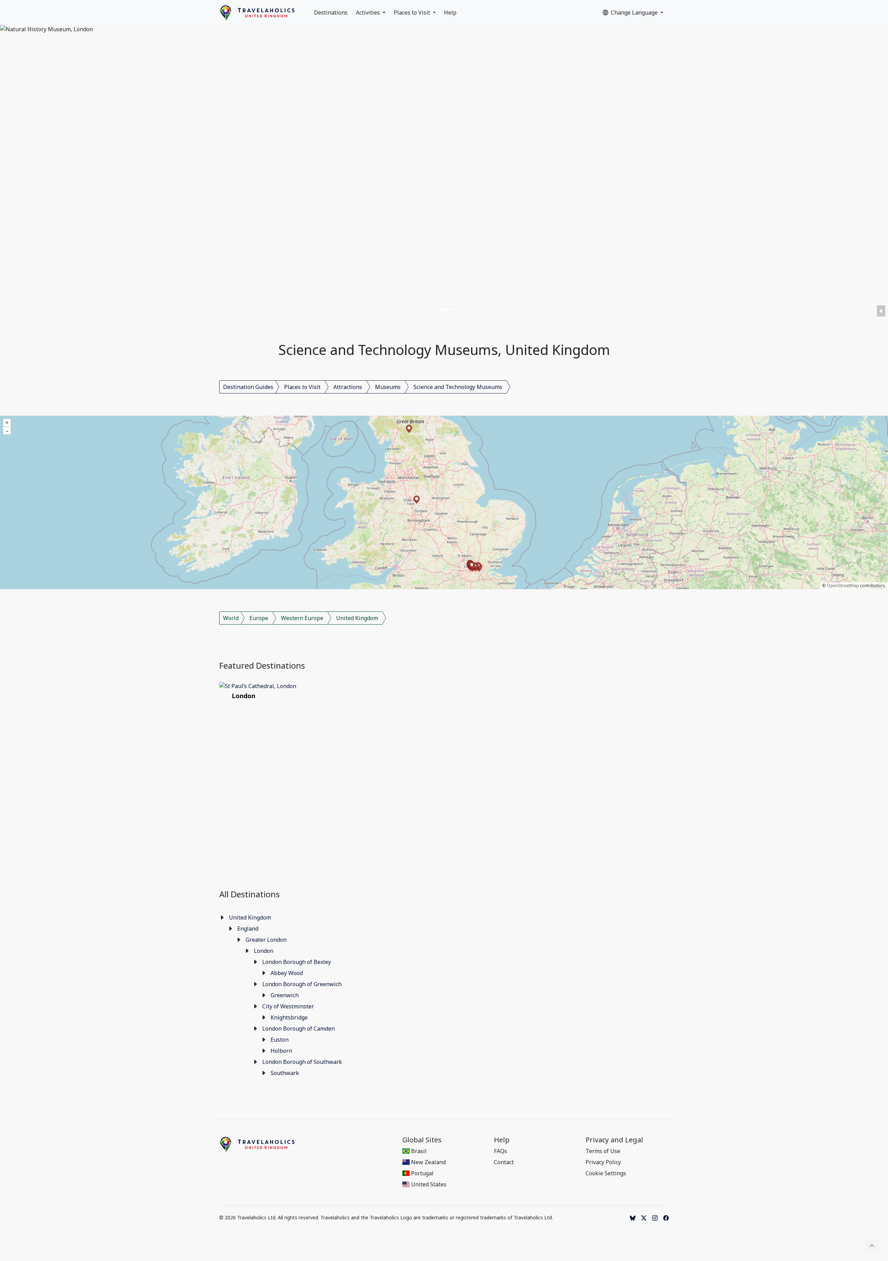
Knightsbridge (289, 1017)
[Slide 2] (444, 310)
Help (450, 12)
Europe (258, 618)
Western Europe (302, 618)
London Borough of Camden (298, 1028)
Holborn (281, 1051)
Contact (504, 1162)
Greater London (266, 939)
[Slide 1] (431, 310)
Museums (388, 387)
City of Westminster (288, 1006)
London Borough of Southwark (302, 1062)
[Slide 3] (456, 310)
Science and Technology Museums (457, 387)
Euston (280, 1039)
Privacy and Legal (614, 1140)
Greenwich (285, 995)
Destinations (331, 12)
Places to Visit (413, 12)
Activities (368, 12)
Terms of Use (603, 1151)
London (263, 951)
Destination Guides (248, 387)
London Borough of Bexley (296, 962)
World (231, 618)
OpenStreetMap (843, 586)
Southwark (285, 1073)
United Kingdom (357, 618)
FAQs (500, 1151)
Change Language (635, 12)
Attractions (347, 387)
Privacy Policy (603, 1162)
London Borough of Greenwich (302, 984)
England (247, 928)
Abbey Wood (287, 973)
